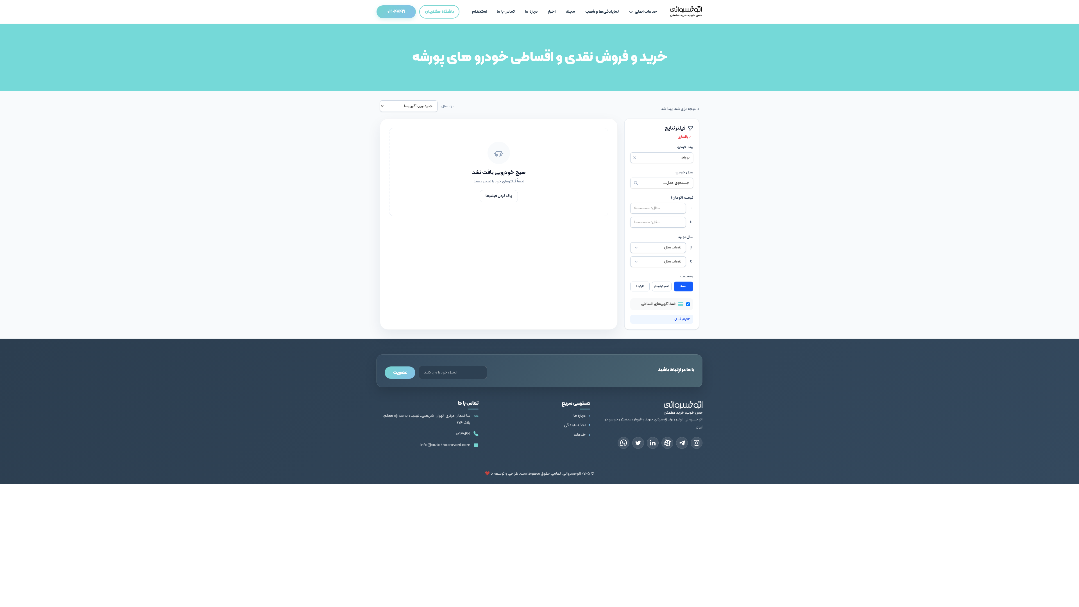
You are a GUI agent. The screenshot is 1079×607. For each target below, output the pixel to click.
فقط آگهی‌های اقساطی (658, 304)
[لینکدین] (653, 443)
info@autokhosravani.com (445, 445)
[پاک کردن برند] (635, 157)
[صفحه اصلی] (686, 12)
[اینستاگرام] (696, 443)
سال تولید (685, 237)
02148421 (463, 434)
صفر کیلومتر (661, 286)
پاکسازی (683, 137)
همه (683, 286)
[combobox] (661, 157)
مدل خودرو (684, 172)
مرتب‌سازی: (447, 106)
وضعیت (686, 276)
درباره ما (579, 416)
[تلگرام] (682, 443)
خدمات (580, 435)
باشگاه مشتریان (439, 11)
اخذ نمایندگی (575, 425)
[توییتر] (638, 443)
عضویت (400, 372)
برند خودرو (685, 147)
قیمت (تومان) (682, 198)
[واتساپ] (623, 443)
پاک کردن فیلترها (499, 196)
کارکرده (640, 286)
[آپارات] (667, 443)
